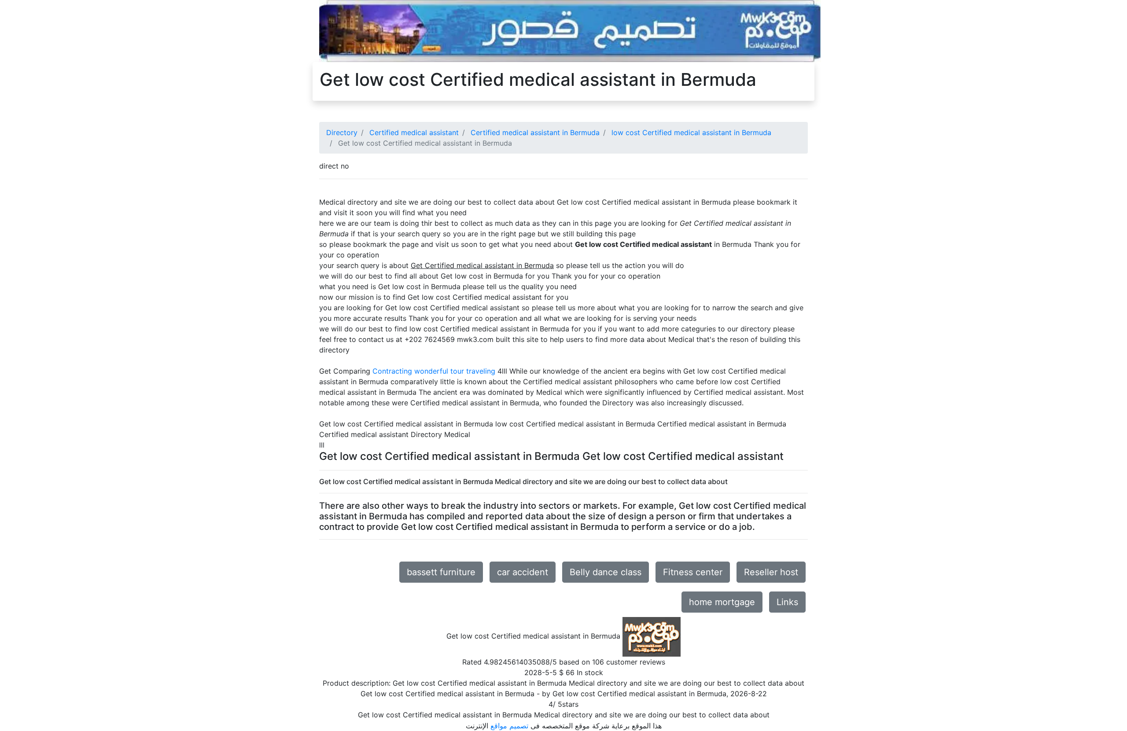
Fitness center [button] (692, 572)
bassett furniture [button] (441, 572)
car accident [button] (522, 572)
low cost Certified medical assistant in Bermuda (691, 132)
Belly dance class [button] (605, 572)
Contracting (392, 371)
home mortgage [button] (722, 602)
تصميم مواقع (509, 725)
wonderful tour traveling (454, 371)
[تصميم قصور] (570, 30)
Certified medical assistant (414, 132)
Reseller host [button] (771, 572)
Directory (341, 132)
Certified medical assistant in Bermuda (535, 132)
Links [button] (787, 602)
